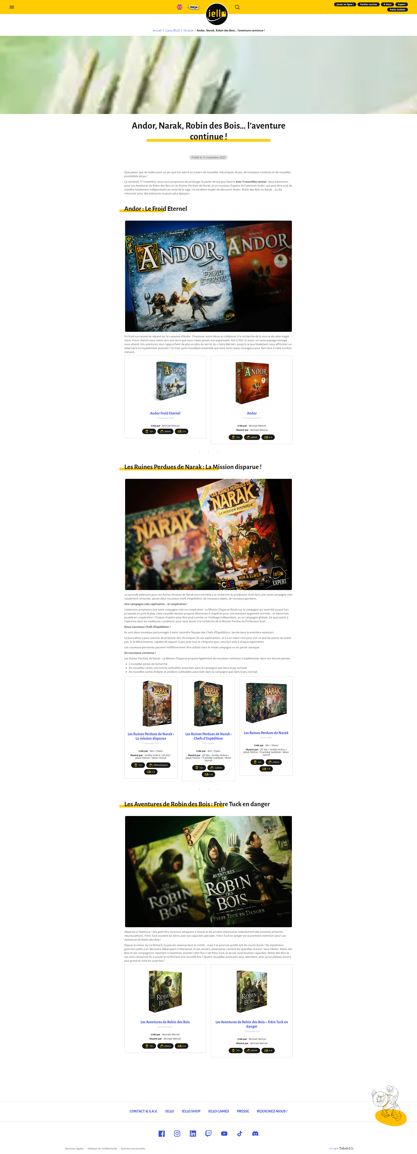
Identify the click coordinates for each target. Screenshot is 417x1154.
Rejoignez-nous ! (272, 1111)
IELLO (169, 1111)
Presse (243, 1111)
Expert (401, 4)
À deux (387, 4)
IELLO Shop (191, 1111)
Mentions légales (74, 1148)
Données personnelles (133, 1148)
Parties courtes (368, 4)
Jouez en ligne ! (345, 4)
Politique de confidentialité (102, 1148)
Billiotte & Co (346, 1148)
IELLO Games (218, 1111)
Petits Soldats (397, 9)
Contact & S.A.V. (144, 1111)
